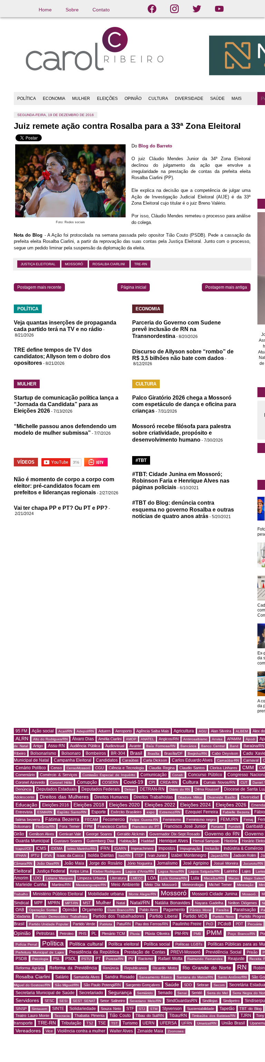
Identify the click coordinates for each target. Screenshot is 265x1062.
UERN (149, 1023)
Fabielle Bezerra (236, 812)
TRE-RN (140, 264)
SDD (188, 985)
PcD (209, 924)
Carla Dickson (155, 760)
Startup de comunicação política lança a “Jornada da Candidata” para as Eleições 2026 (66, 404)
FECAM (91, 819)
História (230, 841)
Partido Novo (223, 916)
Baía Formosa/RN (160, 746)
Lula (195, 878)
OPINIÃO (133, 98)
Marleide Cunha (31, 884)
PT (98, 958)
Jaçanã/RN (219, 855)
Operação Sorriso (43, 910)
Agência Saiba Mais (152, 731)
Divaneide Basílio (221, 797)
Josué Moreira (226, 863)
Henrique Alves (173, 840)
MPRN (54, 902)
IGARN (120, 848)
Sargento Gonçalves (143, 985)
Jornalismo (167, 863)
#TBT (141, 460)
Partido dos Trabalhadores (118, 916)
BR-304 (118, 753)
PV (130, 959)
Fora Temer (69, 826)
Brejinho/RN (197, 753)
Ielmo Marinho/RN (81, 848)
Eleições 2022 (160, 804)
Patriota (106, 924)
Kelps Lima (79, 871)
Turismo (130, 1023)
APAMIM (234, 739)
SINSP (21, 1009)
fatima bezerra (28, 819)
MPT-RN (71, 903)
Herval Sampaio (206, 841)
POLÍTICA (26, 98)
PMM (214, 932)
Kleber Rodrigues (107, 871)
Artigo (38, 746)
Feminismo (172, 819)
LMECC (137, 878)
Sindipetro (231, 1001)
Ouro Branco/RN (121, 910)
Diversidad (250, 797)
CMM (248, 767)
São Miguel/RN (67, 985)
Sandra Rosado (120, 977)
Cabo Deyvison (225, 753)
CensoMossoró (78, 768)
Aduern (104, 731)
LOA (152, 878)
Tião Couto (120, 1015)
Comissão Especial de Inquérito (108, 775)
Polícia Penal (26, 944)
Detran (130, 789)
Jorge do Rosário (105, 863)
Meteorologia (193, 885)
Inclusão (212, 848)
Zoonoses (176, 1031)
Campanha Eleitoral (72, 760)
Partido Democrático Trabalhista (62, 916)
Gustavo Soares (68, 841)
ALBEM (242, 731)
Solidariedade (82, 1008)
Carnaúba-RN (228, 760)
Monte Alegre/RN (142, 894)
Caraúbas (130, 760)
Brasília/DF (173, 753)
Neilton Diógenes (242, 903)
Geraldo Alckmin (131, 834)
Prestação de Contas (144, 952)
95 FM (21, 731)
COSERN (110, 782)
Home (45, 9)
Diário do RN (179, 789)
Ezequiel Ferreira (201, 812)
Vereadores (28, 1030)
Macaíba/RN (214, 878)
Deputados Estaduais (56, 789)
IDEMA (56, 848)
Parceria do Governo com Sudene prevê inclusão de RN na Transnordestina (176, 329)
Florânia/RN (45, 826)
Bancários (188, 746)
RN (242, 967)
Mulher (103, 902)
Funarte (217, 826)
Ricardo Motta (165, 968)
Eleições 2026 (231, 804)
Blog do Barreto (155, 145)
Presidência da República (94, 952)
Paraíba (222, 910)
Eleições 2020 (124, 804)
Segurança (120, 992)
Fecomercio (114, 819)
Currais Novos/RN (219, 782)
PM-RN (181, 933)
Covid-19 (133, 782)
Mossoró (74, 264)
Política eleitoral (123, 944)
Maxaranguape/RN (91, 885)
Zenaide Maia (150, 1031)
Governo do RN (222, 833)
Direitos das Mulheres (64, 797)
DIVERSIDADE (189, 98)
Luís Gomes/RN (173, 878)
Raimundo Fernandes (205, 959)
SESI (63, 1001)
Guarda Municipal (32, 840)
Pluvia (135, 934)
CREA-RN (168, 782)
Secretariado (91, 992)
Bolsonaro (71, 753)
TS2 (89, 1023)
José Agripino (196, 863)
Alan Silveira (221, 731)
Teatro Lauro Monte (32, 1015)
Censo (56, 768)
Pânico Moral (200, 910)
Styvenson (172, 1008)
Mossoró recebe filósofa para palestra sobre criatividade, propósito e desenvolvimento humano (181, 432)
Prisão (252, 952)
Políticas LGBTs (189, 944)
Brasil (136, 753)
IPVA (48, 855)
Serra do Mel (217, 993)
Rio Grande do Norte (207, 967)
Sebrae (203, 985)
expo (151, 812)
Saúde (172, 984)
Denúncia (23, 789)
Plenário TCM (113, 933)
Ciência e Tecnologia (126, 768)
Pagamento (174, 909)
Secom (219, 985)
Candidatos (107, 760)
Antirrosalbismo (195, 739)
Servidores (27, 1000)
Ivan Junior (157, 855)
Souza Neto (111, 1009)
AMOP (131, 739)
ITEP (139, 855)
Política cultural (86, 944)
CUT (244, 782)
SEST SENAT (84, 1001)
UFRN (186, 1023)
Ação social (42, 731)
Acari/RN (65, 731)
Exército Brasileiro (126, 812)
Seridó (197, 993)
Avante (135, 746)
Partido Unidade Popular (48, 924)
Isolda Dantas (101, 855)
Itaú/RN (124, 855)
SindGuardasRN (181, 1000)
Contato (101, 9)
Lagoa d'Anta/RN (140, 871)
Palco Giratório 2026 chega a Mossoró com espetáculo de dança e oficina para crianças (184, 404)
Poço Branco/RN (241, 934)
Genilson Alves (41, 834)
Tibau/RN (178, 1015)
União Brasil (233, 1023)
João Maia (74, 863)
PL (94, 933)
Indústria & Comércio (243, 848)
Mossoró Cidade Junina (214, 893)
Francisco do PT (145, 826)
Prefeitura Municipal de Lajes (40, 952)
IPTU (35, 855)
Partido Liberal (163, 916)
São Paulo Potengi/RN (102, 985)
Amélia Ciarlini (109, 739)
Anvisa (217, 739)
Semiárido (145, 993)
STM (153, 1009)
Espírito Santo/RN (71, 812)
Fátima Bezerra (62, 819)
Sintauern (39, 1009)
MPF (38, 902)
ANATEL (147, 739)
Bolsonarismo (43, 753)
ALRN (22, 738)
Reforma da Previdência (73, 968)
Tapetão (227, 1008)
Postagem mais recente (39, 287)
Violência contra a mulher (81, 1031)
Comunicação (153, 774)
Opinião (69, 909)
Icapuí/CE (23, 848)
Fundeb (234, 826)
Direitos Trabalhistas (153, 797)
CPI (152, 782)
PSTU (86, 959)
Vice (49, 1031)
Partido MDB (195, 916)
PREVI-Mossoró (185, 952)
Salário (62, 977)
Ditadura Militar (190, 797)
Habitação (127, 841)
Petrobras (45, 933)
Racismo (145, 959)
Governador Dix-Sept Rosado (174, 834)
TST (114, 1023)
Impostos (166, 848)
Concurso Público (205, 774)
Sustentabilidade (200, 1009)
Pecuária (255, 924)
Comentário (25, 775)
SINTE (58, 1008)
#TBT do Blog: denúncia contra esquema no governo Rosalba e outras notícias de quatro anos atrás (183, 509)
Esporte (98, 812)
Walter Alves (121, 1031)
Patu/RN (124, 924)
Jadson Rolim (244, 855)
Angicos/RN (169, 739)
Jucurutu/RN (253, 863)
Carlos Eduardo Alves (192, 760)
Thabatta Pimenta (90, 1015)
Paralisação (245, 909)
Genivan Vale (70, 834)
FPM (88, 826)
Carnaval (250, 760)
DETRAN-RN (152, 789)
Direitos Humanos (111, 797)
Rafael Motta (170, 958)
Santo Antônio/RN (232, 977)
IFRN (105, 848)
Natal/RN (140, 902)
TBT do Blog (250, 1009)
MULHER (81, 98)
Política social (157, 944)
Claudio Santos (192, 768)
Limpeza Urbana (91, 878)
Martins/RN (61, 885)
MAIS (237, 98)
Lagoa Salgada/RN (203, 871)
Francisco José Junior (185, 826)
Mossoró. (249, 894)
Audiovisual (114, 746)
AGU (202, 731)
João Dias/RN (48, 863)
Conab (177, 775)
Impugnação (190, 848)
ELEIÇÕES (107, 98)
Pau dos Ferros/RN (151, 924)
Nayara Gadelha (209, 903)
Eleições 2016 (55, 805)
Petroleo (66, 933)
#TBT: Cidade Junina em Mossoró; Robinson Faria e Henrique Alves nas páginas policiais (180, 480)
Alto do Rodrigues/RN (50, 739)
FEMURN (229, 819)
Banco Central (213, 746)
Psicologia (40, 959)
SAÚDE (217, 98)
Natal (120, 903)
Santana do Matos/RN (195, 977)
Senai (182, 993)
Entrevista (24, 812)
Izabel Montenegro (188, 855)
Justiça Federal (51, 871)
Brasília (153, 753)
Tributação (71, 1023)
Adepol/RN (85, 731)
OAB (20, 909)
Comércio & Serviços (58, 775)
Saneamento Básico (155, 977)
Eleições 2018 (88, 804)
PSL (56, 959)
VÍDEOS (26, 462)
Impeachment (142, 848)
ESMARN (44, 812)
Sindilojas (210, 1001)
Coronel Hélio (61, 782)
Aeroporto (123, 731)
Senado (165, 992)
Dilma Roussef (207, 789)
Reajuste (236, 958)
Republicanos (135, 968)
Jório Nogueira (139, 863)
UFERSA (168, 1023)
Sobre (72, 9)
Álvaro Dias (83, 738)
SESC (50, 1001)
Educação (26, 804)
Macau (233, 878)
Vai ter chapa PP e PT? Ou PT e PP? (61, 508)
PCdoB (224, 923)
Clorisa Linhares (223, 768)
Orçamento (92, 909)
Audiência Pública (85, 746)
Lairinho (230, 871)
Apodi (250, 739)
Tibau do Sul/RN (150, 1015)
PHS (82, 933)
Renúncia (111, 968)
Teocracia (62, 1016)
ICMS (41, 848)
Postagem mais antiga (226, 287)
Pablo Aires (148, 910)
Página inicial (133, 287)
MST (87, 903)
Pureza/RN (114, 959)
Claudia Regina (161, 768)
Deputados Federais (100, 789)
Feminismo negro (201, 819)
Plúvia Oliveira (157, 933)
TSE (102, 1023)
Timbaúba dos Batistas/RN (213, 1016)
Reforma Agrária (30, 968)
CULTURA (158, 98)
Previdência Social (224, 952)
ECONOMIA (54, 98)
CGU (99, 768)
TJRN (246, 1015)
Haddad (147, 841)
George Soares (99, 834)
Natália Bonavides (172, 902)
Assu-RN (56, 745)
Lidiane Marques (59, 878)
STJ (142, 1009)
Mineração (245, 885)
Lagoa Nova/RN (171, 871)
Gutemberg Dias (101, 841)
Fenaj (248, 819)
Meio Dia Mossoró (161, 885)
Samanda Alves (86, 977)
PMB (197, 934)
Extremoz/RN (169, 812)
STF (130, 1008)
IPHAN (21, 855)
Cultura (190, 782)
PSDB (21, 958)
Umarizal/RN (206, 1023)
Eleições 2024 (195, 804)
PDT (239, 924)
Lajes (246, 871)
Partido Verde (84, 924)
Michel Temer (220, 885)
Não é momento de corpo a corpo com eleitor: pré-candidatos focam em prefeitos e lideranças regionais (64, 485)
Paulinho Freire (187, 923)
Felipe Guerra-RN (144, 820)
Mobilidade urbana (106, 893)
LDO (37, 878)
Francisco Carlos (112, 826)
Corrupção (87, 782)
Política (53, 943)
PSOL (70, 958)
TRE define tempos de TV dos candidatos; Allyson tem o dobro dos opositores (62, 356)
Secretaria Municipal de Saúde (45, 992)
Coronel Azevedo (30, 782)
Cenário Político (31, 767)
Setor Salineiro (112, 1001)
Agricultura (184, 731)
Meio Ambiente (125, 884)
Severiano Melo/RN (145, 1001)
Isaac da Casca (70, 855)
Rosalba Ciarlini (109, 264)
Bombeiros (96, 753)
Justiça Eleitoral (39, 264)
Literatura (118, 878)
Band (234, 746)
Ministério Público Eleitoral (58, 893)
